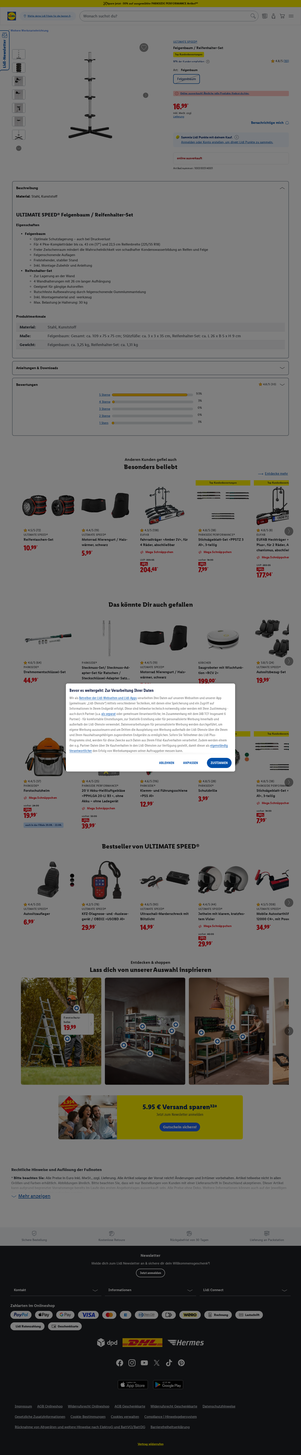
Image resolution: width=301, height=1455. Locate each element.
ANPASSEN (190, 763)
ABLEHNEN (166, 763)
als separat (108, 714)
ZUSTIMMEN (219, 763)
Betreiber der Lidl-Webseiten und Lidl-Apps (108, 698)
